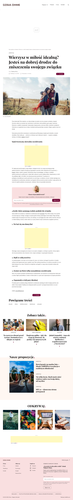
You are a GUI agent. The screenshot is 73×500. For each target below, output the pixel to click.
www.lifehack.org (19, 290)
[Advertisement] (36, 156)
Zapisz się (56, 200)
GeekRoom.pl (67, 497)
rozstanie (32, 304)
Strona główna (11, 49)
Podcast (52, 4)
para (16, 304)
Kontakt (63, 4)
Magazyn (44, 4)
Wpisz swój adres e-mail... (48, 476)
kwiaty (13, 172)
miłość (10, 304)
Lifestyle (16, 49)
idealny (23, 137)
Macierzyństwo (18, 473)
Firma (4, 463)
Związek (17, 470)
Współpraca (5, 468)
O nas (57, 4)
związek (40, 304)
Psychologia (17, 468)
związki (42, 213)
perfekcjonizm (24, 304)
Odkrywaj (17, 463)
